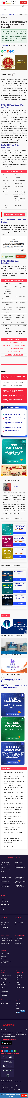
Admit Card (4, 958)
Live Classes (4, 901)
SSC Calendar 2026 (6, 938)
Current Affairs (5, 922)
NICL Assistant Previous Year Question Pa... (12, 635)
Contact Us (19, 1005)
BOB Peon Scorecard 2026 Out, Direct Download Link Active (13, 804)
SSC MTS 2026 (5, 867)
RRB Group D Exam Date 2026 (20, 882)
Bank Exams (18, 938)
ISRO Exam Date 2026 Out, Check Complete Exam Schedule (12, 813)
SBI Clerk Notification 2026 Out (13, 427)
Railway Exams (19, 943)
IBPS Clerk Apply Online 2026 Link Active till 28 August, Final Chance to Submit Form (14, 798)
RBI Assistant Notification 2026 (19, 886)
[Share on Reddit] (8, 51)
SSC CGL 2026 (5, 862)
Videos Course (5, 904)
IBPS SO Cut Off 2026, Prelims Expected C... (12, 674)
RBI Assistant (4, 991)
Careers (20, 1011)
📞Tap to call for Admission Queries (14, 214)
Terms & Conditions (7, 1089)
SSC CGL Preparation (4, 988)
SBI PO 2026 (18, 862)
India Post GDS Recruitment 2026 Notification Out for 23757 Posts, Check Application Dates (14, 787)
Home (3, 14)
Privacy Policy (17, 1089)
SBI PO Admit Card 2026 (6, 878)
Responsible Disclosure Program (10, 1085)
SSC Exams (18, 940)
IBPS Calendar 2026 (6, 940)
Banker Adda (4, 927)
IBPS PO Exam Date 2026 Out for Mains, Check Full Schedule (14, 845)
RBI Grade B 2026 (20, 867)
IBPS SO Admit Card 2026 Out (12, 414)
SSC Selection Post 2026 (6, 870)
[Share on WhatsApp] (2, 51)
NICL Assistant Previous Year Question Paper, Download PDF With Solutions (13, 773)
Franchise (18, 1015)
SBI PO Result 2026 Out (11, 411)
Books (2, 909)
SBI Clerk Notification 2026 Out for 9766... (11, 655)
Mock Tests (4, 899)
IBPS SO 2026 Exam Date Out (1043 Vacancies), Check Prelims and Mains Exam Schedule (13, 840)
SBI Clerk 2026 (19, 865)
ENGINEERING (20, 987)
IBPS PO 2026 (5, 881)
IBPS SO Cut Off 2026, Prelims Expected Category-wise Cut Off (14, 782)
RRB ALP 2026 (5, 953)
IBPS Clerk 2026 (5, 884)
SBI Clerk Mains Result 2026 (19, 878)
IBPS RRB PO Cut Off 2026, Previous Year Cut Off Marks (14, 817)
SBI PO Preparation (6, 975)
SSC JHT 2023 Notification (14, 342)
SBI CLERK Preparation (4, 978)
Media (17, 1008)
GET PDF (24, 1095)
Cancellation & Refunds (8, 1087)
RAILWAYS (18, 982)
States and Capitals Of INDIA (6, 962)
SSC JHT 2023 (11, 14)
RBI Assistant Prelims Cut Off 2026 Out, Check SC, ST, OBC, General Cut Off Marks (13, 834)
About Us (18, 1003)
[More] (23, 6)
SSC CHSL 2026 (5, 865)
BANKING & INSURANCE (19, 976)
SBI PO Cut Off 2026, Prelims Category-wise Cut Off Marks (14, 793)
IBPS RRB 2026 (5, 886)
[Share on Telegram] (5, 51)
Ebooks (3, 906)
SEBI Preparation (5, 982)
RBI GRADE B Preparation (4, 994)
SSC (17, 979)
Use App (23, 2)
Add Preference (21, 256)
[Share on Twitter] (13, 51)
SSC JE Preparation (6, 984)
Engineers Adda (19, 925)
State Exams (4, 924)
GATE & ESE (4, 1003)
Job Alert (3, 956)
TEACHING (19, 984)
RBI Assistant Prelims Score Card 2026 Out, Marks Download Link (13, 828)
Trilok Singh (5, 45)
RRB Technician (5, 943)
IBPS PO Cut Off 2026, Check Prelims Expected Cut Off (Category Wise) (13, 808)
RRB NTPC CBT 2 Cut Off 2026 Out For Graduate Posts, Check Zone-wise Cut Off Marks (14, 823)
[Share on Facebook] (10, 51)
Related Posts (5, 615)
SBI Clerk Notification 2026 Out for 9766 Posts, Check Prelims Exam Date (14, 777)
